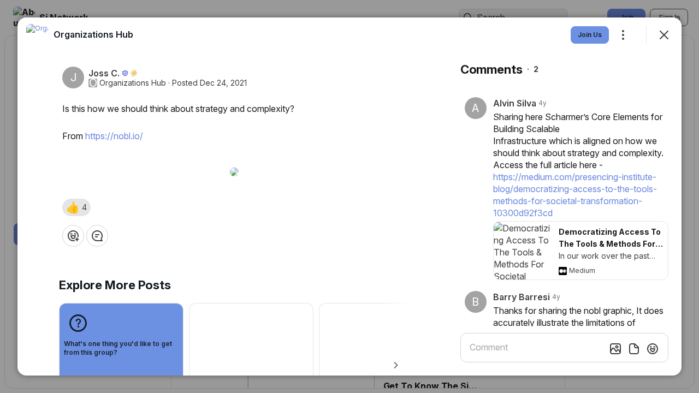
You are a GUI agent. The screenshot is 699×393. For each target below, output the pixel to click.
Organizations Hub (132, 83)
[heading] (93, 34)
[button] (76, 207)
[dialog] (349, 196)
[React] (73, 235)
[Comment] (97, 236)
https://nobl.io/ (114, 135)
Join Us (590, 35)
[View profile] (37, 35)
